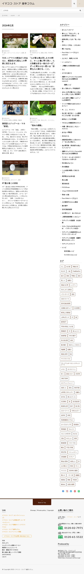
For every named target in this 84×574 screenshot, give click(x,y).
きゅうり (71, 429)
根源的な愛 (64, 406)
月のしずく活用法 (66, 289)
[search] (80, 10)
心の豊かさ (64, 466)
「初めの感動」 (36, 125)
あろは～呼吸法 (67, 132)
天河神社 (63, 401)
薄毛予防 (63, 452)
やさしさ (69, 438)
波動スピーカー (34, 122)
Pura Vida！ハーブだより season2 (12, 35)
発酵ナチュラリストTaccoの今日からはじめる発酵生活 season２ (72, 79)
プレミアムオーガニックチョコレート (70, 363)
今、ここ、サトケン (68, 109)
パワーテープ (65, 294)
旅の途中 (65, 206)
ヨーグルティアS (66, 424)
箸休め (63, 484)
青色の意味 (64, 461)
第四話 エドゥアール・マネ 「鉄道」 (13, 124)
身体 (75, 438)
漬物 (67, 276)
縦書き (70, 349)
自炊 (71, 340)
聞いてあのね (50, 35)
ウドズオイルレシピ (70, 255)
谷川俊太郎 (76, 401)
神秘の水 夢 (64, 285)
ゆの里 (68, 266)
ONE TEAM (64, 378)
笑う (62, 374)
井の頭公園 (64, 340)
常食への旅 (65, 194)
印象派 (20, 120)
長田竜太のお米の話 (68, 176)
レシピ (64, 247)
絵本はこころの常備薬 (69, 119)
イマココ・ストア (72, 517)
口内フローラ (65, 299)
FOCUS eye (66, 187)
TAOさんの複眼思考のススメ (71, 123)
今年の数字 (72, 335)
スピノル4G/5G (66, 434)
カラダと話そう (67, 73)
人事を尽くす (65, 317)
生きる (75, 434)
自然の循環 (71, 484)
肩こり (63, 280)
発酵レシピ (67, 85)
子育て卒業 (69, 447)
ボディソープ (11, 52)
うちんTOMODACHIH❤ (70, 191)
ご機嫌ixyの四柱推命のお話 (71, 66)
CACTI (4, 557)
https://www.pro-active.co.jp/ (70, 558)
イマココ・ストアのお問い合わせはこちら (16, 536)
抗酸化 (78, 392)
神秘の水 (75, 266)
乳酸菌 (63, 349)
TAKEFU (50, 52)
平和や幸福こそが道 (67, 326)
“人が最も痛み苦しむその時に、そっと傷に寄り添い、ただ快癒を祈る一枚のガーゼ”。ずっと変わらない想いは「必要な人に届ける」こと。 (43, 63)
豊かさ (63, 475)
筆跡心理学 (64, 354)
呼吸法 (73, 276)
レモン (63, 369)
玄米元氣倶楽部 (67, 209)
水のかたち (65, 136)
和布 (46, 52)
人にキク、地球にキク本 (70, 58)
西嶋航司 (63, 331)
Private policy (41, 510)
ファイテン (51, 120)
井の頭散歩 (65, 167)
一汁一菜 (70, 475)
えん (63, 69)
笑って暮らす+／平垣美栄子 (71, 88)
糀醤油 (63, 480)
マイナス (63, 470)
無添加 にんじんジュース (9, 547)
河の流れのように (67, 163)
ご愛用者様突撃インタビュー (71, 217)
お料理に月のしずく (67, 392)
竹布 (31, 54)
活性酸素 (63, 457)
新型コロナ (69, 374)
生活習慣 (77, 308)
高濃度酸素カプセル (67, 420)
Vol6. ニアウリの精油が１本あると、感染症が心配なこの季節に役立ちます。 (15, 60)
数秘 (69, 480)
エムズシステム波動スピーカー (11, 545)
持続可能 (76, 387)
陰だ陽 (77, 406)
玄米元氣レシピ (69, 251)
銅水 (79, 276)
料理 (69, 415)
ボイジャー (14, 179)
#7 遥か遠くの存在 (10, 183)
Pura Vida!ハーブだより (70, 198)
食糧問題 (63, 335)
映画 (71, 466)
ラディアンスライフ (68, 244)
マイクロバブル (65, 359)
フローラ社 (72, 443)
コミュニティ (73, 452)
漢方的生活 (65, 183)
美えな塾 (65, 180)
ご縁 (69, 271)
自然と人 (73, 461)
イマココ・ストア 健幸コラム (11, 529)
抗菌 (22, 52)
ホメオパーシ (72, 369)
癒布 (42, 52)
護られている (72, 397)
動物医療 (63, 443)
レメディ (73, 285)
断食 (62, 447)
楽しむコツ (76, 331)
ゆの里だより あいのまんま (71, 213)
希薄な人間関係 (13, 120)
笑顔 (73, 294)
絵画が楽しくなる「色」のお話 (16, 102)
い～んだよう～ (67, 62)
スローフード (65, 410)
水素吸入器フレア (66, 308)
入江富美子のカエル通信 (70, 202)
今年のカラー (76, 410)
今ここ (77, 466)
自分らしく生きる (74, 345)
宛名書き (76, 424)
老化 (70, 387)
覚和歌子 (63, 322)
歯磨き (70, 280)
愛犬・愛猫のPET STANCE (10, 550)
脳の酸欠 (63, 345)
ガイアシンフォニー (67, 383)
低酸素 (77, 475)
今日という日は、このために (17, 162)
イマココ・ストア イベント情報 (11, 531)
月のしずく (44, 120)
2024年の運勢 (73, 470)
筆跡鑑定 (63, 429)
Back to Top (42, 502)
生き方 (63, 271)
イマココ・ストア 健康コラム (23, 569)
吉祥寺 (63, 415)
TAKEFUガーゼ (36, 52)
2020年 (77, 374)
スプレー (18, 52)
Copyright (50, 510)
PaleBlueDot (7, 179)
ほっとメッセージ (48, 102)
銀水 (62, 276)
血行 (5, 52)
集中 (71, 406)
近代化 (6, 120)
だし (62, 266)
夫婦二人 (63, 387)
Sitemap (33, 510)
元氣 (62, 438)
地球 (19, 179)
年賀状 (75, 480)
